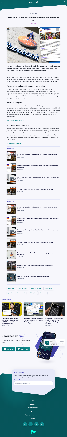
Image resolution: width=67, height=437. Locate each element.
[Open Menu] (2, 2)
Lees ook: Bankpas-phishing (15, 121)
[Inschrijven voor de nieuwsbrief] (51, 383)
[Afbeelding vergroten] (57, 29)
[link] (33, 2)
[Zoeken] (64, 2)
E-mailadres (18, 380)
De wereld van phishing (14, 143)
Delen (34, 24)
